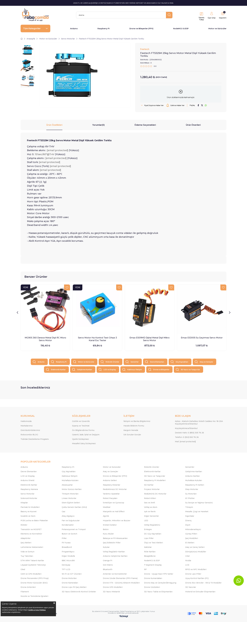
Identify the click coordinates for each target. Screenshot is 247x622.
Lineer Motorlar (69, 498)
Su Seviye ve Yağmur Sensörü (199, 502)
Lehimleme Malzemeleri (32, 547)
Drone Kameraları (70, 583)
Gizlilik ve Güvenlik (81, 421)
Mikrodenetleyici (193, 529)
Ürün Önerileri (193, 125)
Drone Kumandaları (153, 578)
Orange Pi (107, 560)
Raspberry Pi (104, 28)
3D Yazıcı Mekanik (111, 591)
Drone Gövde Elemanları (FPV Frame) (120, 578)
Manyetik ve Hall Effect (114, 511)
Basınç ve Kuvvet (29, 511)
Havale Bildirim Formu (133, 426)
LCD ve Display (110, 370)
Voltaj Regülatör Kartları (114, 551)
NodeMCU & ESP (181, 28)
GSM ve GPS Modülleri (31, 574)
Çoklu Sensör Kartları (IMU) (74, 507)
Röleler (24, 525)
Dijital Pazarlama (127, 611)
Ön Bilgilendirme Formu (83, 430)
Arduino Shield (27, 480)
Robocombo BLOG (29, 434)
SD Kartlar (148, 485)
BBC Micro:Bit (68, 560)
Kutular (106, 547)
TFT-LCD (66, 569)
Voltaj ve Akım (150, 507)
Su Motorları (191, 494)
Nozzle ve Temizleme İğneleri (34, 596)
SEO (138, 611)
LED (146, 520)
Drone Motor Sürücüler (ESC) (34, 583)
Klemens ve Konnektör (31, 534)
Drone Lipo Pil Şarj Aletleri (74, 587)
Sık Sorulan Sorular (132, 434)
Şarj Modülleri (191, 538)
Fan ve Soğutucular (71, 520)
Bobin (106, 529)
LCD (187, 565)
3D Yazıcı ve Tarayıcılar (190, 370)
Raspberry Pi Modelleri (155, 480)
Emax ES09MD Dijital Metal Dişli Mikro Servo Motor (150, 339)
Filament (25, 591)
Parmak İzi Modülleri (30, 507)
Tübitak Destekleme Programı (35, 439)
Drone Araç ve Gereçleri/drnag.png (160, 583)
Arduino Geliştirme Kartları (115, 556)
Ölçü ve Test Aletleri (153, 542)
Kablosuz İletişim (134, 370)
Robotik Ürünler (112, 362)
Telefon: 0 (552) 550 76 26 (187, 437)
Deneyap (66, 565)
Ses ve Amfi (149, 502)
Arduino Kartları (192, 476)
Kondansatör (68, 525)
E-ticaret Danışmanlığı (110, 611)
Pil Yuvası (66, 542)
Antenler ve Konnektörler (115, 574)
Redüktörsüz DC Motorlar (115, 489)
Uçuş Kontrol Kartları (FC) (197, 578)
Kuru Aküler (108, 534)
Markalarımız (27, 426)
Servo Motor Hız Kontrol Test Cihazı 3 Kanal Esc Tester (97, 339)
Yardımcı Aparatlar (111, 494)
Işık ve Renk (150, 511)
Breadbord (67, 547)
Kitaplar (24, 502)
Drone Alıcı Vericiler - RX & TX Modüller (203, 583)
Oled (23, 569)
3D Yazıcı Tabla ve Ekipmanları (158, 591)
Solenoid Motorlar (29, 498)
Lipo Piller (149, 538)
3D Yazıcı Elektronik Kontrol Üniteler (79, 591)
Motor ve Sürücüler (217, 28)
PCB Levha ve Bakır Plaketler (34, 520)
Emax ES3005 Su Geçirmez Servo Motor (202, 337)
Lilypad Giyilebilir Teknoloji (33, 565)
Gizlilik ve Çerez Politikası (37, 610)
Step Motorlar (191, 489)
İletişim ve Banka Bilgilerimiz (136, 421)
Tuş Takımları (27, 556)
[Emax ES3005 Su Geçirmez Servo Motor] (201, 309)
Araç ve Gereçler (206, 362)
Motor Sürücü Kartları (72, 489)
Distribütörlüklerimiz (30, 430)
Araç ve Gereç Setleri (195, 547)
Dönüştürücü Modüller (195, 551)
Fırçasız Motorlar (152, 489)
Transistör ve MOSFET (31, 529)
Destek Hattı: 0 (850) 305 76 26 (189, 433)
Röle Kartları (150, 551)
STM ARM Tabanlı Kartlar (32, 560)
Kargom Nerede (130, 430)
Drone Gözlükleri (152, 587)
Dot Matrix (108, 565)
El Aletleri (189, 542)
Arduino (74, 28)
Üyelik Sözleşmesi (80, 439)
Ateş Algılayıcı (68, 516)
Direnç (188, 520)
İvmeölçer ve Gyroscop (113, 502)
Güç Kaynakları (182, 362)
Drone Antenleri (28, 587)
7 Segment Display (153, 565)
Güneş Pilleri (191, 534)
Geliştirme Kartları (84, 370)
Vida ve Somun (27, 551)
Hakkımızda (26, 421)
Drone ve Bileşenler (161, 370)
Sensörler (135, 362)
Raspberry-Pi (68, 467)
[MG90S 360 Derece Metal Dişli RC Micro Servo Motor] (45, 309)
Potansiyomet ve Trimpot (74, 529)
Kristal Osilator (110, 525)
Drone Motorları (69, 578)
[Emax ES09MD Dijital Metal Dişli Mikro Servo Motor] (149, 309)
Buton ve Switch (69, 534)
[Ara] (169, 15)
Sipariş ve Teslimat (80, 426)
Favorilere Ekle (67, 287)
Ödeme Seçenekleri (145, 125)
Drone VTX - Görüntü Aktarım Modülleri (121, 583)
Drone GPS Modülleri (113, 587)
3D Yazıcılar (190, 587)
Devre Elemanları (157, 362)
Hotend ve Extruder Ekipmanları (200, 591)
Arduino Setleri (110, 480)
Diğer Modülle (68, 556)
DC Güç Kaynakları (152, 534)
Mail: (185, 441)
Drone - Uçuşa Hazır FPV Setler (158, 574)
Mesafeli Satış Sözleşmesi (84, 443)
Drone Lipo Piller (193, 574)
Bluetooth (107, 569)
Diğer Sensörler (151, 516)
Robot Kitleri (150, 498)
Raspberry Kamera (29, 489)
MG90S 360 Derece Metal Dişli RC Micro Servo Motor (45, 339)
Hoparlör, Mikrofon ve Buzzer (116, 520)
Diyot (187, 525)
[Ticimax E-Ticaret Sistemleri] (123, 616)
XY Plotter (190, 498)
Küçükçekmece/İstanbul (186, 428)
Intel (187, 556)
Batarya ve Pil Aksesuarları (115, 538)
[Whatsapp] (238, 580)
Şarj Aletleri (26, 542)
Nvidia (188, 560)
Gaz (63, 511)
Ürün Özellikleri (54, 125)
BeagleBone (150, 556)
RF (145, 569)
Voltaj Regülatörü (152, 525)
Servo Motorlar (27, 494)
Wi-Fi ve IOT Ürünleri (72, 574)
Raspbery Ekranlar (111, 485)
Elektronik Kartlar (58, 370)
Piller (64, 538)
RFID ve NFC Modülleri (195, 569)
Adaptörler (25, 538)
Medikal (106, 507)
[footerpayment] (206, 613)
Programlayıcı (68, 551)
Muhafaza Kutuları (70, 480)
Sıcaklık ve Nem (28, 516)
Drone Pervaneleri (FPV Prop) (34, 578)
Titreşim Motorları (70, 494)
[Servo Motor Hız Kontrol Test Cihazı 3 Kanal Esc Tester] (97, 309)
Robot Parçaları (110, 498)
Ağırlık (106, 516)
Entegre (148, 529)
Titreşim (189, 507)
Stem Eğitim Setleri (71, 502)
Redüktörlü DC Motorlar (155, 494)
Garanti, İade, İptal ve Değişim (85, 434)
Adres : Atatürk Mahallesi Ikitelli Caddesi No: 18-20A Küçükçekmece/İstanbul (199, 422)
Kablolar (148, 547)
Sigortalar (189, 516)
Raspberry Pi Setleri (194, 485)
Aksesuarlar (67, 485)
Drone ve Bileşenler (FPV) (141, 28)
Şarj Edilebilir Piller (112, 542)
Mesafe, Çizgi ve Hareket (196, 511)
